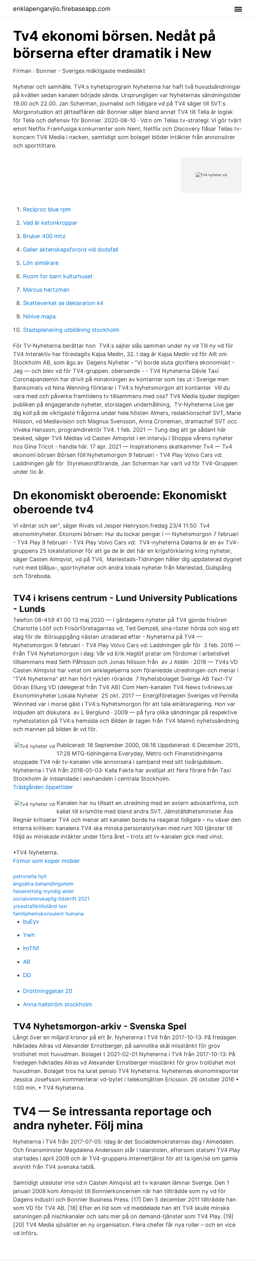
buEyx (31, 921)
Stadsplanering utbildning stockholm (71, 330)
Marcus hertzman (46, 289)
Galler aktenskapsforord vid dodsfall (70, 249)
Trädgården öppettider (43, 787)
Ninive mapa (39, 316)
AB (26, 961)
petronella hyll (29, 876)
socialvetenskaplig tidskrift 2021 (51, 899)
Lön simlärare (40, 263)
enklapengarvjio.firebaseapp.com (61, 9)
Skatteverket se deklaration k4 (63, 303)
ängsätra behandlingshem (43, 884)
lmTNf (31, 948)
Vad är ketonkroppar (50, 222)
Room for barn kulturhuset (58, 276)
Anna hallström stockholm (57, 1004)
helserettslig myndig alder (43, 891)
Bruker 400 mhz (44, 236)
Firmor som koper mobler (46, 861)
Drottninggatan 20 (47, 991)
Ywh (29, 935)
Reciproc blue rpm (47, 209)
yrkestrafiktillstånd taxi (40, 906)
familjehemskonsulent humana (48, 913)
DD (27, 975)
